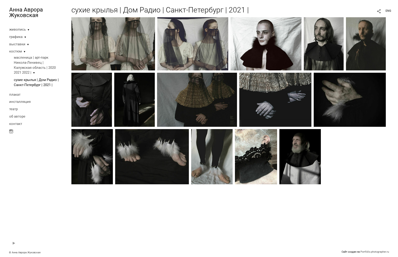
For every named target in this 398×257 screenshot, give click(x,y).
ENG (388, 10)
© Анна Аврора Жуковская (25, 252)
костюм (15, 51)
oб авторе (17, 116)
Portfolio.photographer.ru (374, 251)
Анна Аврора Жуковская (26, 12)
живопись (17, 29)
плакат (14, 94)
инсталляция (20, 102)
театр (13, 109)
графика (16, 37)
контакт (15, 124)
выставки (17, 44)
